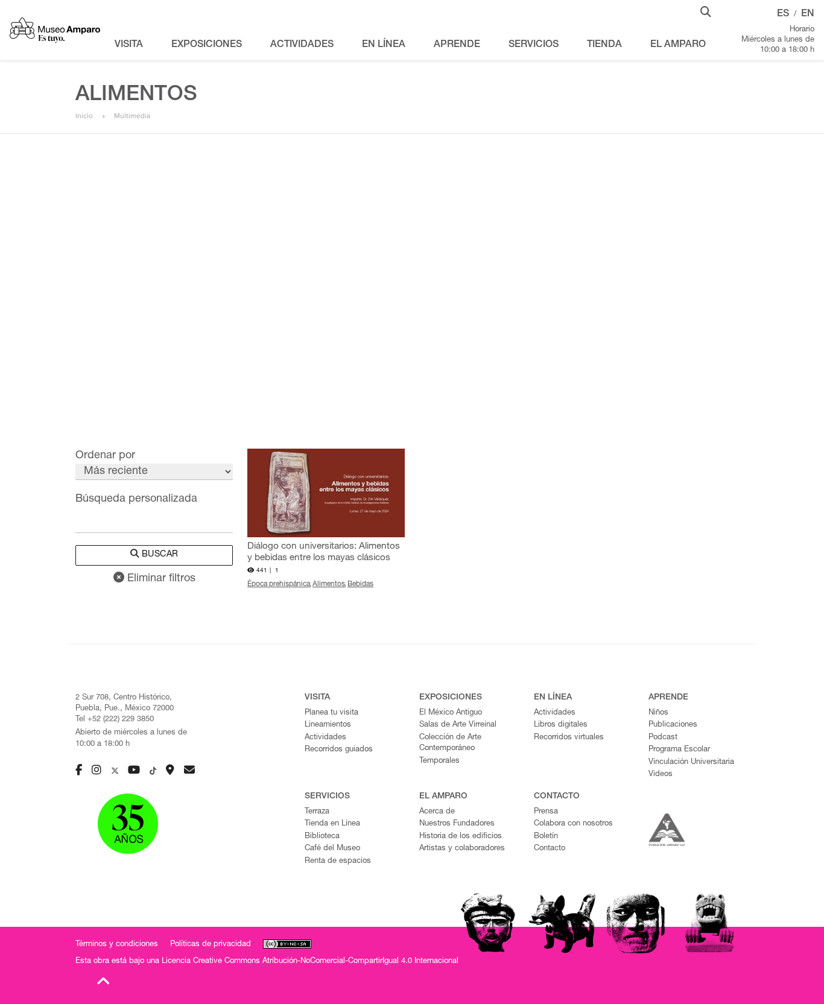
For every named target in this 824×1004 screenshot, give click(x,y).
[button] (705, 11)
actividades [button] (302, 45)
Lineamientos (328, 725)
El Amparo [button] (678, 45)
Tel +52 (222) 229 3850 (114, 720)
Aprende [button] (457, 45)
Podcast (662, 738)
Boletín (546, 837)
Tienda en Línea (332, 824)
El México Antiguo (450, 713)
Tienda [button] (604, 45)
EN (807, 14)
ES (783, 14)
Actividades (325, 738)
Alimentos (328, 584)
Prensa (546, 812)
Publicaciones (672, 725)
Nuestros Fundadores (457, 824)
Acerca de (437, 812)
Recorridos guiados (339, 750)
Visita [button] (129, 45)
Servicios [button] (534, 45)
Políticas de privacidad (210, 945)
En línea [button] (383, 45)
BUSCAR (159, 555)
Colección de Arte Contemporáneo (450, 743)
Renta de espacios (338, 861)
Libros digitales (561, 725)
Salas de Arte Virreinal (457, 725)
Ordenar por (105, 455)
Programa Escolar (679, 750)
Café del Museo (332, 849)
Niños (658, 713)
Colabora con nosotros (573, 824)
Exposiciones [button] (206, 45)
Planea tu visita (331, 713)
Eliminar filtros (159, 578)
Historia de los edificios (460, 837)
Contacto (549, 849)
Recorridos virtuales (569, 738)
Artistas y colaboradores (462, 849)
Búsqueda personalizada (136, 499)
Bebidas (360, 584)
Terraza (317, 812)
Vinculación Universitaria (691, 762)
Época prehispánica (278, 584)
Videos (660, 774)
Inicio (84, 116)
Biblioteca (322, 837)
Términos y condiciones (116, 945)
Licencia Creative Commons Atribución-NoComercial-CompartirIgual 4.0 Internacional (310, 961)
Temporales (439, 761)
